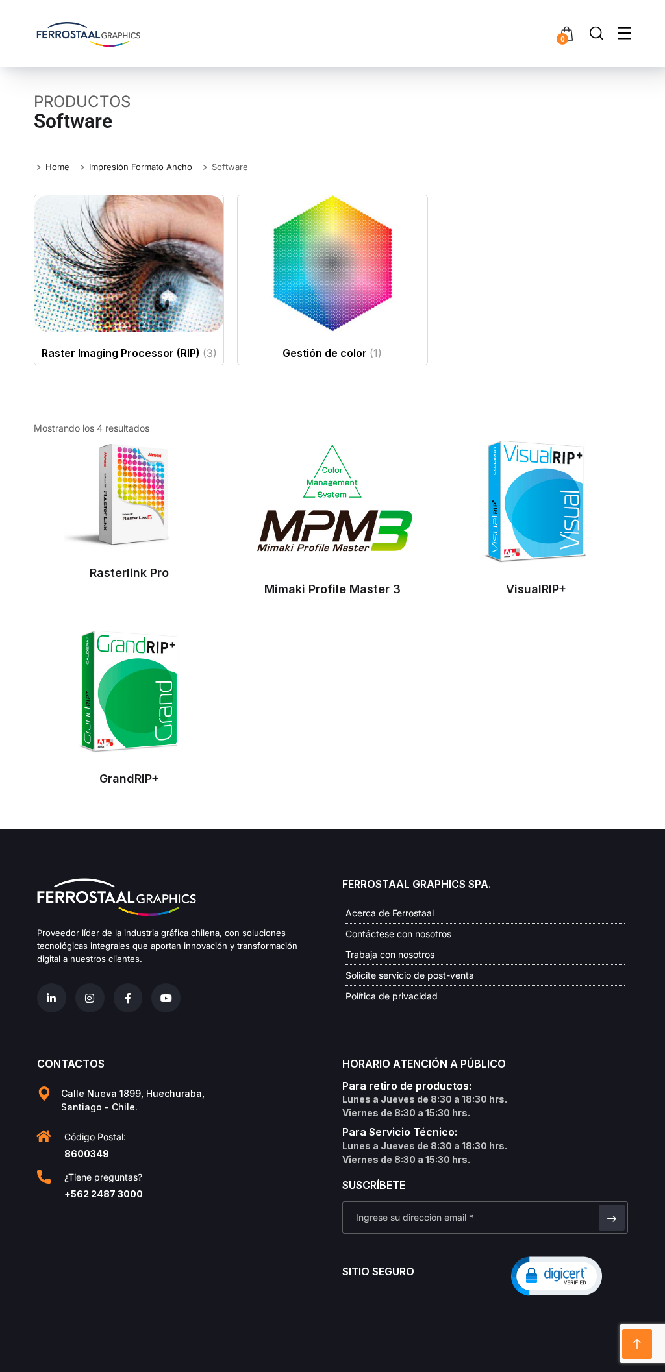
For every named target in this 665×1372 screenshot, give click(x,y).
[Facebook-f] (128, 997)
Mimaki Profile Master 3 (332, 589)
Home (57, 167)
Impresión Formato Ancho (140, 167)
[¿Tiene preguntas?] (44, 1177)
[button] (556, 1275)
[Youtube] (166, 997)
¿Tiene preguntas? (103, 1176)
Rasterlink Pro (129, 573)
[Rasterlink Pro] (128, 494)
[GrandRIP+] (128, 692)
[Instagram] (90, 997)
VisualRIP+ (536, 589)
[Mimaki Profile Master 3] (332, 502)
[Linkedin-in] (51, 997)
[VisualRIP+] (536, 502)
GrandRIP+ (129, 778)
